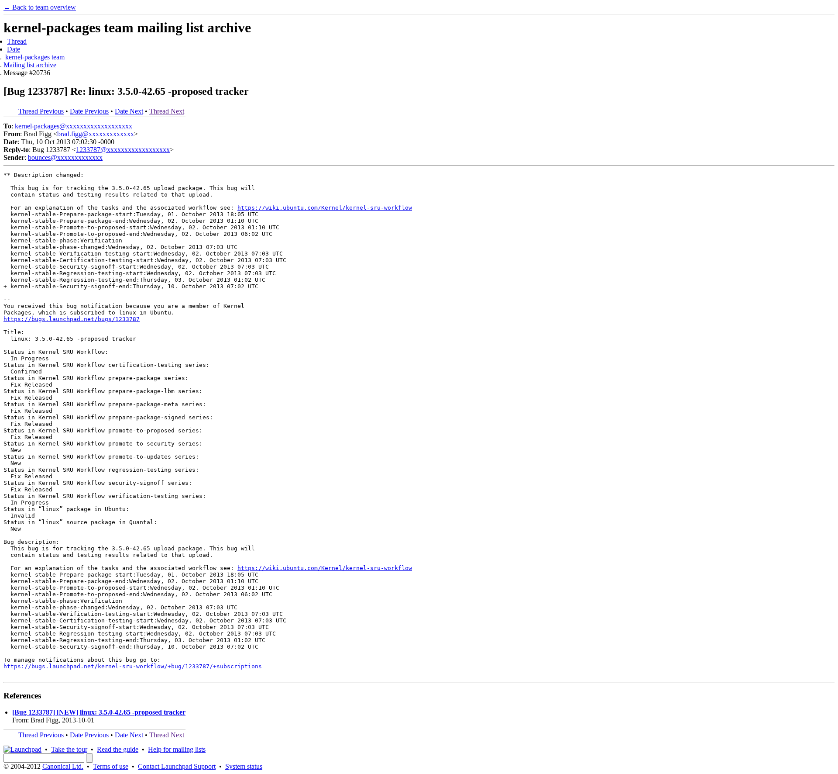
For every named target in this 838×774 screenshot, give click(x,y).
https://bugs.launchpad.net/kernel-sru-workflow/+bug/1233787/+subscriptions (132, 666)
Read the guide (117, 749)
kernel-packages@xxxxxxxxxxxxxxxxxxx (73, 126)
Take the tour (69, 749)
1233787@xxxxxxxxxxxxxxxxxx (123, 149)
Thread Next (166, 111)
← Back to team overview (39, 7)
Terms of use (110, 766)
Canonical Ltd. (62, 766)
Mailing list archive (29, 65)
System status (243, 766)
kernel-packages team (35, 57)
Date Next (129, 111)
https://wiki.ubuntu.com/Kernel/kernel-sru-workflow (324, 207)
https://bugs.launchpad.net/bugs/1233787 (71, 319)
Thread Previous (41, 111)
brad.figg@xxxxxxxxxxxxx (95, 134)
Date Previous (89, 111)
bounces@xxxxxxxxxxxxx (65, 157)
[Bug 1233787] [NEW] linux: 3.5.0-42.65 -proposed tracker (98, 712)
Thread (17, 41)
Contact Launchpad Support (177, 766)
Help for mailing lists (177, 749)
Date (13, 49)
